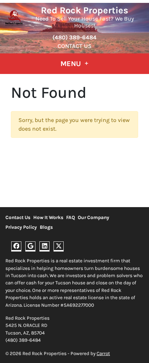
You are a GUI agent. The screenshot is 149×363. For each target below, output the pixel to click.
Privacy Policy (21, 227)
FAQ (70, 217)
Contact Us (74, 46)
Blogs (46, 227)
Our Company (93, 217)
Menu (71, 64)
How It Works (48, 217)
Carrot (103, 353)
